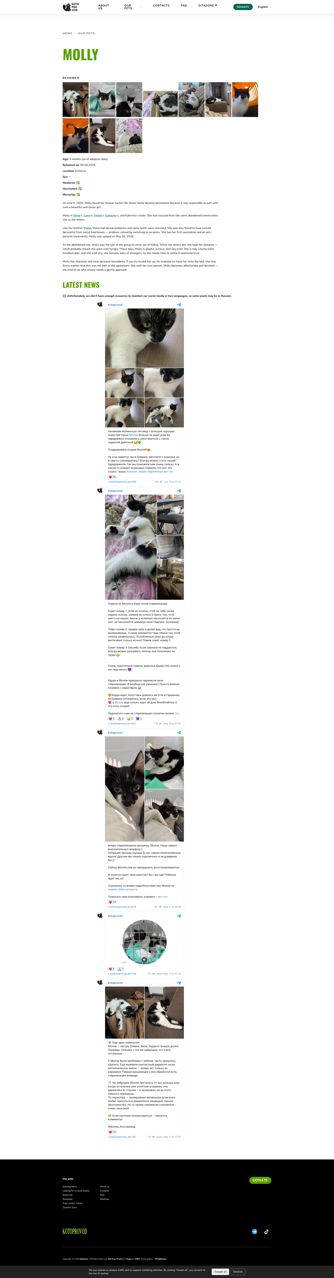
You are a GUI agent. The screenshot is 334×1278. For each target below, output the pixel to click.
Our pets (86, 33)
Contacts (104, 1190)
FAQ (102, 1195)
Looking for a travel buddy (76, 1190)
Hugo (128, 1259)
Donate (243, 7)
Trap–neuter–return (73, 1203)
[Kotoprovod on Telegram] (254, 1231)
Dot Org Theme (115, 1259)
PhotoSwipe (160, 1259)
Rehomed (67, 1199)
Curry (87, 215)
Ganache (111, 215)
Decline (238, 1272)
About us (104, 1186)
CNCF (137, 1259)
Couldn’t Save (70, 1207)
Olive (76, 215)
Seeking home (70, 1186)
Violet (98, 215)
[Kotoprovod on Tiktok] (267, 1232)
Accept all (220, 1272)
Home (68, 33)
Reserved (67, 1195)
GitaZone (104, 1199)
